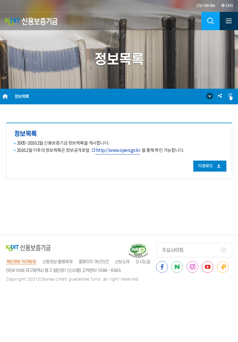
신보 (205, 5)
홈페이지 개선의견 (94, 261)
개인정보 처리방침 (21, 261)
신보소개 (122, 261)
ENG (229, 5)
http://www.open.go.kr (118, 150)
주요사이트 (173, 250)
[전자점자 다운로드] (231, 96)
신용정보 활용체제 (57, 261)
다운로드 (206, 165)
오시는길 (143, 261)
